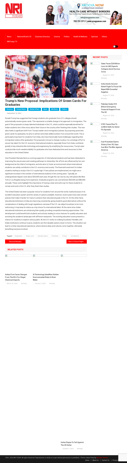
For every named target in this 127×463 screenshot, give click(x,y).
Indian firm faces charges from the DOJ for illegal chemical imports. (16, 277)
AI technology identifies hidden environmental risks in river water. (46, 277)
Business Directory (42, 37)
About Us (95, 460)
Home (87, 460)
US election (75, 236)
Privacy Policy (117, 460)
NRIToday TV (12, 42)
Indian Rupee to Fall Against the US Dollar (72, 443)
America (10, 109)
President (55, 236)
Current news (21, 109)
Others (104, 37)
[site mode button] (115, 46)
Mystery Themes (102, 458)
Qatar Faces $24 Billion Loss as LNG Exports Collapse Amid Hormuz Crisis (110, 68)
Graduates (18, 236)
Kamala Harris (43, 236)
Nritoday (24, 283)
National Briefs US (24, 37)
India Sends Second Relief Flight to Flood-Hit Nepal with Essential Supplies (111, 88)
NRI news (54, 109)
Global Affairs (34, 109)
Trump (64, 236)
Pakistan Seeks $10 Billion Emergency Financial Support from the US (110, 108)
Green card (30, 236)
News (9, 37)
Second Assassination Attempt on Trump (17, 242)
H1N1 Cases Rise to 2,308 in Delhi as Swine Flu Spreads (110, 127)
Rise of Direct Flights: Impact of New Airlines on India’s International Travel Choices (77, 242)
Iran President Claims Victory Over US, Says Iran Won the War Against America (111, 146)
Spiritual (94, 37)
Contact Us (105, 460)
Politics (66, 37)
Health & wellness (80, 37)
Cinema (57, 37)
